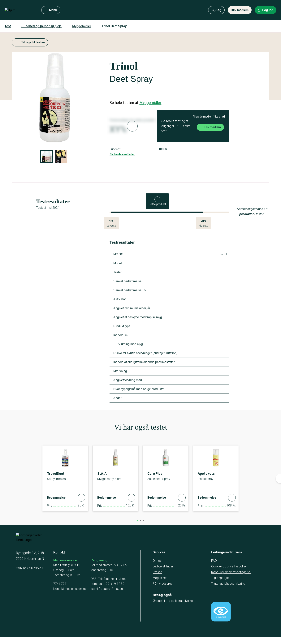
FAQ (214, 560)
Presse (157, 572)
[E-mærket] (221, 612)
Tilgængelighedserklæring (228, 583)
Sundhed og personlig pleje (41, 26)
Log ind (220, 116)
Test (8, 26)
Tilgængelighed (221, 578)
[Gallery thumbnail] (46, 156)
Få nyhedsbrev (162, 583)
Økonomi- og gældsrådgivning (173, 601)
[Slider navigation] (137, 520)
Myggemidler (81, 26)
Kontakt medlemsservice (70, 589)
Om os (157, 560)
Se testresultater (122, 154)
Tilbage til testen (33, 42)
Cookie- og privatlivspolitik (228, 566)
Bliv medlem (240, 10)
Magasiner (160, 578)
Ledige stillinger (163, 566)
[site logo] (20, 10)
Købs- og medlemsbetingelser (231, 572)
